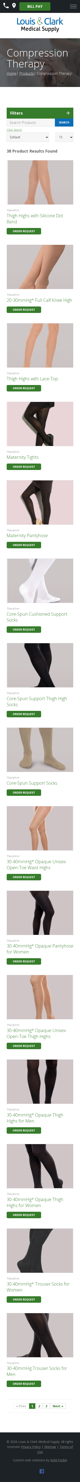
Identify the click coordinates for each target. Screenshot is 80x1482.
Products (26, 73)
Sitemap (50, 1447)
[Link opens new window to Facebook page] (42, 1472)
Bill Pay (34, 6)
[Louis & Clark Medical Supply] (40, 31)
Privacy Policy (31, 1447)
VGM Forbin (58, 1460)
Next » (58, 1406)
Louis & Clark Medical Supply (39, 1442)
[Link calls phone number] (6, 6)
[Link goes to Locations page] (14, 6)
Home (11, 73)
